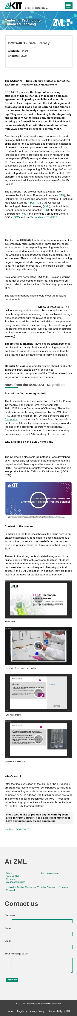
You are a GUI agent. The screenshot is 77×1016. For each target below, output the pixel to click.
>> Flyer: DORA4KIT (17, 829)
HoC (24, 213)
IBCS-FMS (35, 202)
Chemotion (11, 419)
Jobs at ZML (13, 876)
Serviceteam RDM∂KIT (43, 217)
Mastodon (30, 887)
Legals (20, 1011)
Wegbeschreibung (15, 882)
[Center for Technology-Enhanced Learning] (63, 22)
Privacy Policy (36, 1011)
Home (10, 1011)
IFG (62, 195)
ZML (46, 206)
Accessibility (55, 1011)
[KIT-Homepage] (13, 5)
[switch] (54, 6)
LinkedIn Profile (15, 887)
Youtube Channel (46, 887)
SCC (16, 217)
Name (8, 928)
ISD (46, 209)
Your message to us (16, 953)
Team (9, 873)
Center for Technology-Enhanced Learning (37, 8)
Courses (10, 879)
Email (8, 941)
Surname (10, 915)
